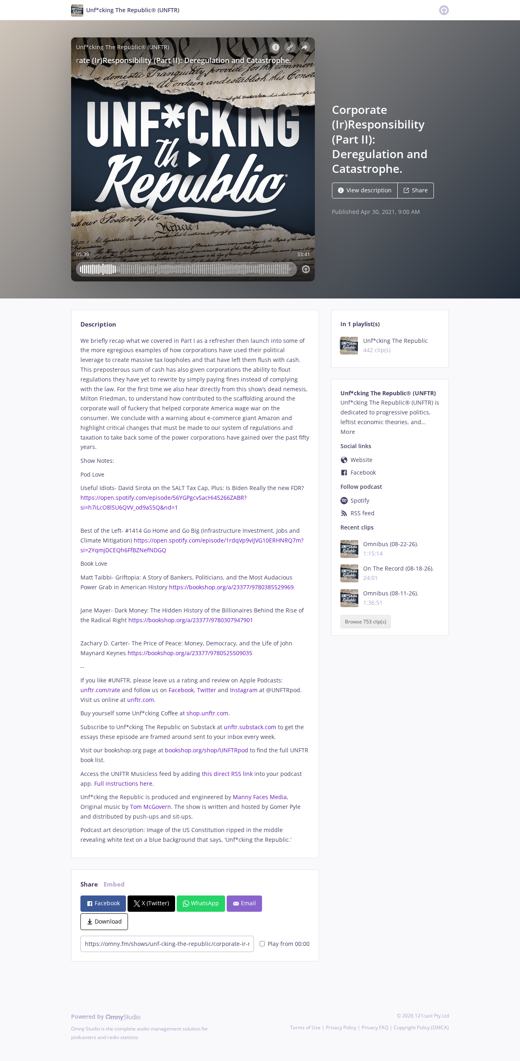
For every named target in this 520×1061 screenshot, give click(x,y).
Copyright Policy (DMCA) (421, 1027)
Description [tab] (98, 324)
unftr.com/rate (100, 690)
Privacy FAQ (375, 1027)
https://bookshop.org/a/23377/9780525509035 (190, 653)
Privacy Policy (341, 1027)
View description (369, 190)
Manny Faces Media (260, 797)
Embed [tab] (114, 884)
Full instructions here (123, 783)
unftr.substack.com (250, 727)
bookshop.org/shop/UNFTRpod (206, 750)
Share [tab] (89, 884)
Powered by (88, 1016)
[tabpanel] (194, 590)
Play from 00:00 (289, 944)
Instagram (244, 690)
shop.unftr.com (207, 713)
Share (420, 190)
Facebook (181, 690)
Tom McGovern (150, 806)
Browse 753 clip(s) (365, 621)
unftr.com (140, 700)
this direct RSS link (227, 774)
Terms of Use (305, 1027)
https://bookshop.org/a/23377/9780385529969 (231, 587)
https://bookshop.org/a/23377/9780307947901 (190, 620)
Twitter (206, 690)
